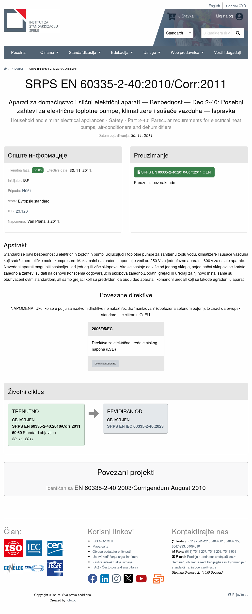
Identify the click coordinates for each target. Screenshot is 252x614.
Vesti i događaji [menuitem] (227, 52)
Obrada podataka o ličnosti (112, 551)
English (214, 5)
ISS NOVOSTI (103, 541)
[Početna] (5, 68)
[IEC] (34, 547)
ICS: (11, 210)
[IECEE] (55, 567)
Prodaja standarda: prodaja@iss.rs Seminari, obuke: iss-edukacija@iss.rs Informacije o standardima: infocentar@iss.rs (209, 561)
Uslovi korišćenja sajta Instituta (115, 556)
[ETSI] (34, 567)
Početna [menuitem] (18, 52)
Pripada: (14, 190)
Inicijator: (15, 180)
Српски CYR (236, 5)
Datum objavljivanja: (114, 135)
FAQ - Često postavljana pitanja (115, 567)
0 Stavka (185, 16)
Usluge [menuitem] (149, 52)
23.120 (22, 211)
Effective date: (57, 170)
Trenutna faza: (19, 170)
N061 (27, 190)
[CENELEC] (13, 567)
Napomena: (17, 221)
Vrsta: (12, 200)
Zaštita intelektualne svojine (112, 562)
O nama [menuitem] (47, 52)
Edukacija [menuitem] (119, 52)
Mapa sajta (100, 546)
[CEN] (55, 547)
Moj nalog (225, 16)
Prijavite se (240, 594)
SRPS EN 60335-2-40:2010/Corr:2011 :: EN (175, 171)
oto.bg (71, 600)
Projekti (17, 68)
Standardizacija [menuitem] (82, 52)
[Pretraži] (238, 33)
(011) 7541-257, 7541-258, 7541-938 (210, 551)
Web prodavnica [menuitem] (185, 52)
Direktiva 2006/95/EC (105, 363)
